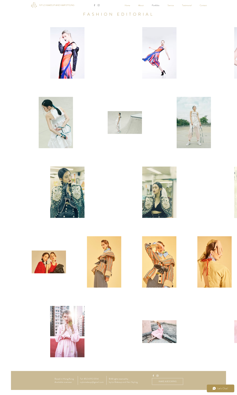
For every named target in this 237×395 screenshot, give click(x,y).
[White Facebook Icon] (153, 375)
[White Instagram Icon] (157, 375)
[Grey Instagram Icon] (98, 5)
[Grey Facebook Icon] (94, 5)
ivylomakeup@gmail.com (92, 382)
